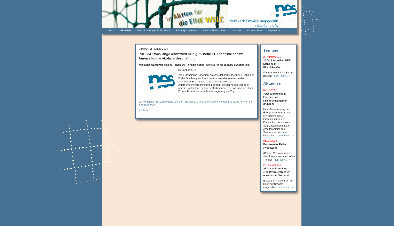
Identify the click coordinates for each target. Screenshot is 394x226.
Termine (270, 50)
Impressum (274, 30)
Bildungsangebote (186, 30)
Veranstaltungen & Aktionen (153, 30)
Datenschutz (254, 30)
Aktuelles (125, 30)
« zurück (143, 110)
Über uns (236, 30)
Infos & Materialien (214, 30)
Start (111, 30)
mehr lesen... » (282, 75)
